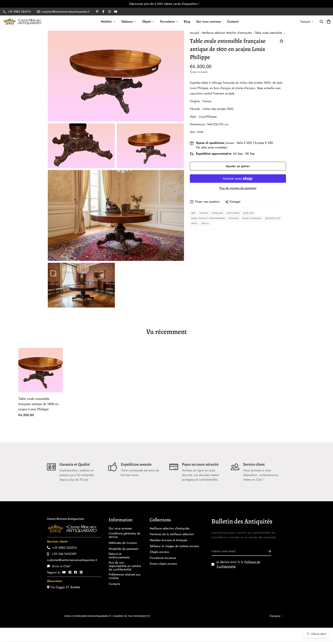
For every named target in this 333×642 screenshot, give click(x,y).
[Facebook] (75, 572)
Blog (187, 21)
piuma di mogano (252, 218)
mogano (234, 218)
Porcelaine (167, 21)
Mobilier (106, 21)
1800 (193, 213)
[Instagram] (70, 572)
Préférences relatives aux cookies (124, 576)
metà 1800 (248, 213)
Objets (146, 21)
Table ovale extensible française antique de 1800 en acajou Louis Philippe (38, 404)
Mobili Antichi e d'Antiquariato (208, 218)
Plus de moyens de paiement (237, 188)
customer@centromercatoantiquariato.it (72, 560)
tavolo (205, 223)
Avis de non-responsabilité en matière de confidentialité (125, 566)
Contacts (233, 21)
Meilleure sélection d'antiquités (169, 528)
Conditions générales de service (124, 535)
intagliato (217, 213)
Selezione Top (272, 218)
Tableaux (127, 21)
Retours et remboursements (119, 555)
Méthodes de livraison (123, 543)
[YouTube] (64, 572)
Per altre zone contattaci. (212, 147)
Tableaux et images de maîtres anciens (174, 546)
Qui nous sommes (208, 21)
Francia (203, 213)
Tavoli (194, 223)
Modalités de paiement (123, 549)
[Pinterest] (81, 572)
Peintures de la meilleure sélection (172, 534)
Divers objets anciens (163, 563)
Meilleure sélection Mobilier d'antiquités (227, 33)
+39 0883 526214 (63, 547)
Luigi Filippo (233, 213)
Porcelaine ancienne (163, 558)
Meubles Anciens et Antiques (168, 540)
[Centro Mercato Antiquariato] (22, 21)
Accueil (194, 33)
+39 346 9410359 (62, 554)
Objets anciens (159, 552)
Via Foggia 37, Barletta (64, 587)
